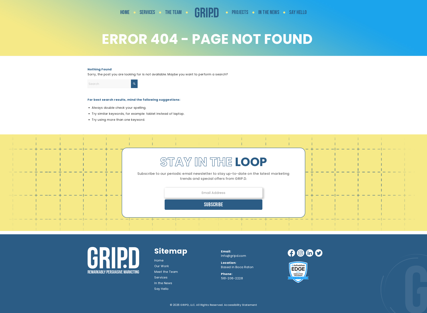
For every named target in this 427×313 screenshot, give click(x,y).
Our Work (161, 266)
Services (160, 277)
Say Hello (161, 289)
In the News (163, 283)
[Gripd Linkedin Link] (310, 253)
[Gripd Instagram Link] (301, 253)
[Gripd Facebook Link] (292, 253)
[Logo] (207, 13)
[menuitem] (125, 13)
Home (158, 260)
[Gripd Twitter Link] (319, 253)
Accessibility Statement (240, 305)
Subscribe (213, 204)
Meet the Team (166, 272)
